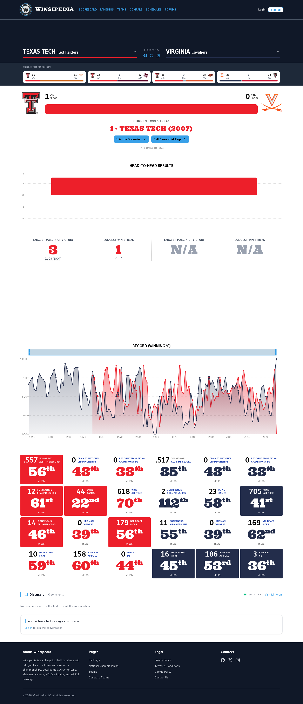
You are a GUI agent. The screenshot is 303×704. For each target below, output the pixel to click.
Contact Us (161, 677)
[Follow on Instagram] (158, 55)
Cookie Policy (163, 671)
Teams (93, 671)
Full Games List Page (168, 139)
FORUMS (170, 9)
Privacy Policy (163, 660)
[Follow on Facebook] (145, 55)
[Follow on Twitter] (151, 55)
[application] (151, 198)
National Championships (104, 666)
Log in (28, 628)
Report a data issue (153, 147)
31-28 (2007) (53, 258)
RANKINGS (107, 9)
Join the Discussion (128, 139)
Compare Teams (99, 677)
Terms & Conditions (167, 666)
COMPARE (136, 9)
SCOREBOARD (88, 9)
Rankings (94, 660)
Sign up (276, 10)
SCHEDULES (154, 9)
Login (261, 9)
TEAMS (121, 9)
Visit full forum (274, 594)
